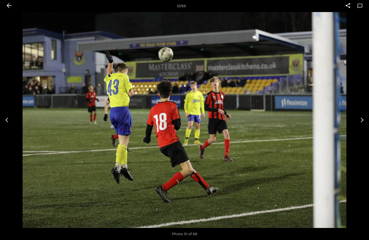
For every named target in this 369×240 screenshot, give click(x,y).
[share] (348, 6)
